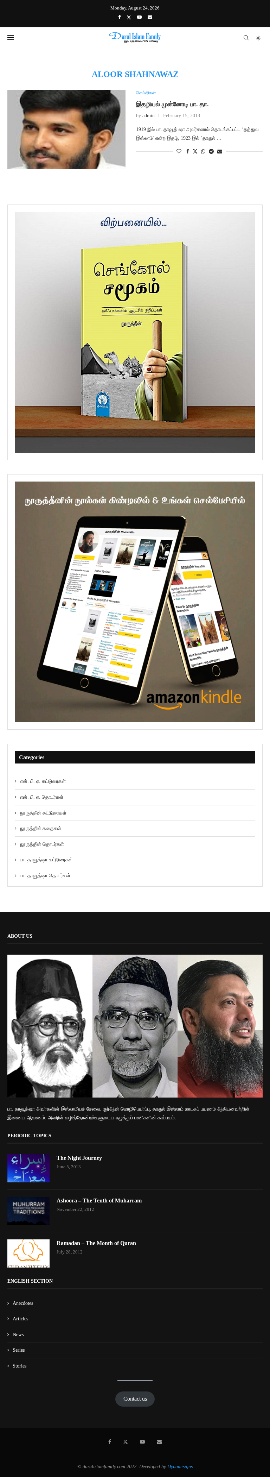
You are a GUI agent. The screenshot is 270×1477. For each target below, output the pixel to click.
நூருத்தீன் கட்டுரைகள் (43, 813)
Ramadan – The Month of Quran (96, 1243)
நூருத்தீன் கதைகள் (40, 828)
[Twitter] (129, 17)
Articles (20, 1318)
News (18, 1334)
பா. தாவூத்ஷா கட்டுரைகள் (46, 859)
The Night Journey (79, 1158)
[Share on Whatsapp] (203, 152)
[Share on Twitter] (195, 151)
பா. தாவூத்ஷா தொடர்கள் (45, 875)
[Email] (150, 17)
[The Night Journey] (28, 1168)
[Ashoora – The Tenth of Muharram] (28, 1211)
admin (148, 115)
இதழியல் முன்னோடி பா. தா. (172, 104)
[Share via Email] (219, 152)
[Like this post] (178, 152)
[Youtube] (139, 17)
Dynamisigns (180, 1466)
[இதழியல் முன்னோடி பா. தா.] (66, 129)
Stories (19, 1366)
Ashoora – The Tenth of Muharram (99, 1200)
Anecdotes (23, 1303)
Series (19, 1350)
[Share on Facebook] (187, 152)
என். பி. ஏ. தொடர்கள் (41, 797)
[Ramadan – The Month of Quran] (28, 1253)
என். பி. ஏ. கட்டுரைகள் (43, 781)
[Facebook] (119, 17)
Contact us (135, 1399)
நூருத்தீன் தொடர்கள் (42, 844)
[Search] (246, 37)
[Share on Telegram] (211, 152)
